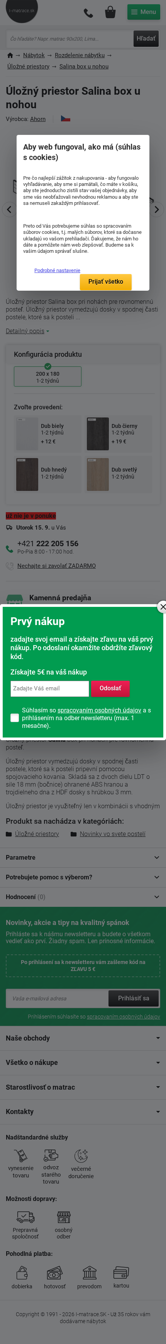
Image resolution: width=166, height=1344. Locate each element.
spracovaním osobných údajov (99, 710)
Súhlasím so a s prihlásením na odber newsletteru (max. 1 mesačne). (86, 718)
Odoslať (110, 688)
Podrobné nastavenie (57, 270)
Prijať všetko (105, 281)
